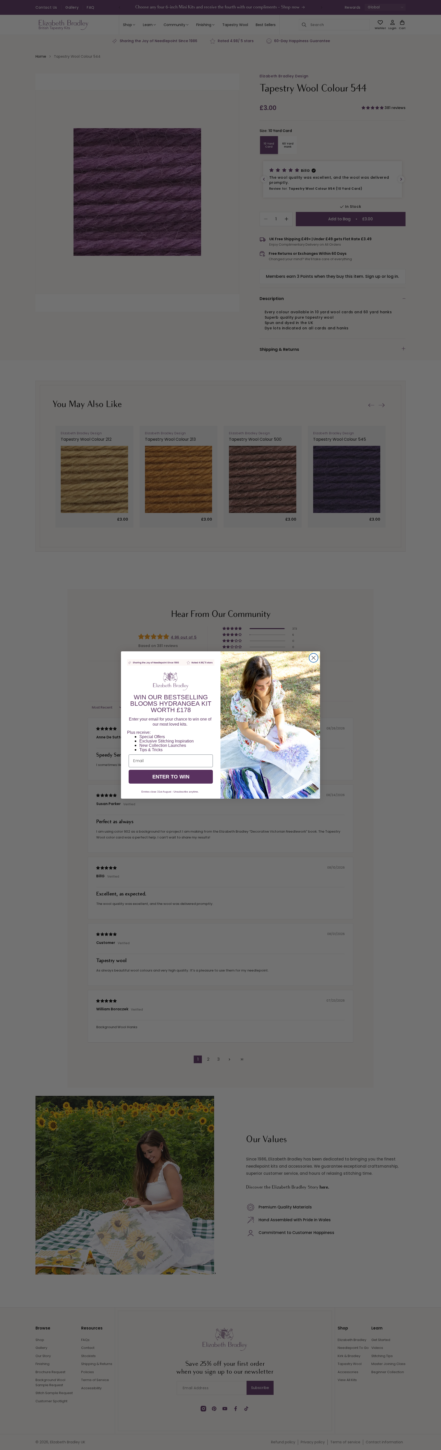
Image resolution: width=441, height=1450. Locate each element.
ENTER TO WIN (170, 777)
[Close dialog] (313, 657)
